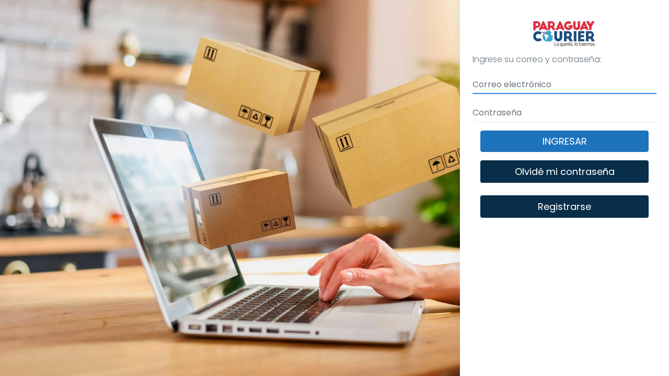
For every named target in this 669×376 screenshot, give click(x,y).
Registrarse (564, 206)
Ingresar (565, 141)
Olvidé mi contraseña (565, 171)
